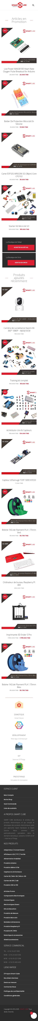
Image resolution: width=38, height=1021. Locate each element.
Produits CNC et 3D (11, 885)
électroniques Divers (11, 904)
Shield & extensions (11, 940)
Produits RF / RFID (10, 931)
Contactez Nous (10, 987)
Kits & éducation (10, 909)
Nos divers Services (11, 978)
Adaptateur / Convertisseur (14, 850)
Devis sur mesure (10, 982)
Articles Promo (9, 891)
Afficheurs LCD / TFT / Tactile (14, 854)
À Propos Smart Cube (12, 974)
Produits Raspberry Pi (12, 926)
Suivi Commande (10, 804)
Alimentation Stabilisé (12, 859)
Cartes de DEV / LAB (11, 881)
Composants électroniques (14, 896)
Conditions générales (12, 996)
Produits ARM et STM (11, 867)
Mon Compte (9, 795)
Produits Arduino (10, 863)
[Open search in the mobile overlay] (33, 5)
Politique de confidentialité (14, 991)
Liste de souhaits (10, 808)
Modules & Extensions (12, 922)
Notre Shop (8, 799)
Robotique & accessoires (13, 935)
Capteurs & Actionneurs (13, 872)
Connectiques (9, 900)
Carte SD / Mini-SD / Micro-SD (15, 876)
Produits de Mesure (11, 913)
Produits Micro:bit (10, 918)
